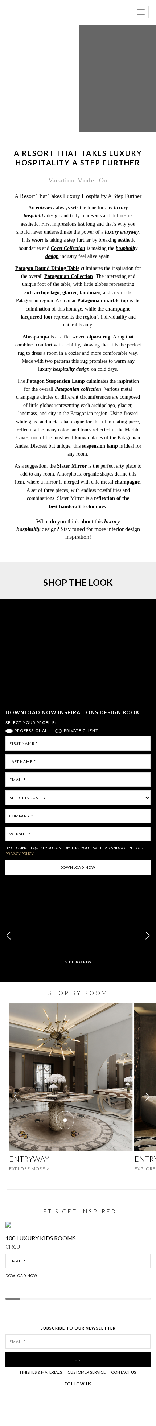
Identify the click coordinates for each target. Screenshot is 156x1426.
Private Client (81, 730)
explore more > (29, 1168)
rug (84, 361)
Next (148, 1257)
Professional (31, 730)
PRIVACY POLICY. (19, 853)
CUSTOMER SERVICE (86, 1372)
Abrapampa (35, 337)
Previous (11, 1257)
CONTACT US (123, 1372)
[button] (147, 936)
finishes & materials (41, 1372)
